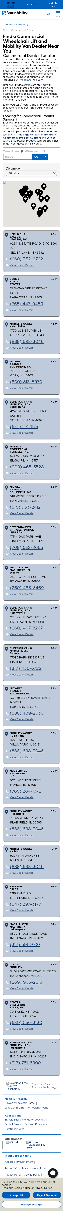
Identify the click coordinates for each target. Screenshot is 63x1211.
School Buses (13, 1124)
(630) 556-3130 (26, 1023)
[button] (10, 5)
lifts (21, 80)
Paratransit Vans (14, 1129)
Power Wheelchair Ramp (20, 1103)
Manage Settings (31, 1204)
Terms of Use (38, 1168)
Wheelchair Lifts (14, 1108)
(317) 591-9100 (25, 945)
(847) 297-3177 (25, 904)
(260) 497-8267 (26, 628)
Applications (13, 1115)
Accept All (16, 1195)
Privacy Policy (13, 1175)
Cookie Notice (22, 1188)
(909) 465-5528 (27, 467)
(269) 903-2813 (26, 982)
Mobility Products (16, 1099)
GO (36, 156)
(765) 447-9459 (26, 304)
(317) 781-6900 (25, 1063)
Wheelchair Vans (38, 1108)
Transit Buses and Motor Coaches (25, 1120)
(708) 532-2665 (26, 548)
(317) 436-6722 (25, 668)
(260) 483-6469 (27, 588)
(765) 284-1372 (25, 791)
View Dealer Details (21, 265)
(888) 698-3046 (27, 342)
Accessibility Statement (19, 1162)
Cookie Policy (32, 1175)
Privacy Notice (43, 1188)
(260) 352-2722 (26, 259)
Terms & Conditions (16, 1168)
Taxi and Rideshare (35, 1124)
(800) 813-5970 (26, 382)
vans (40, 80)
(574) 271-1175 (24, 427)
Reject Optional (47, 1195)
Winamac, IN (34, 151)
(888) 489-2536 (26, 713)
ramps (27, 80)
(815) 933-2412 (25, 507)
